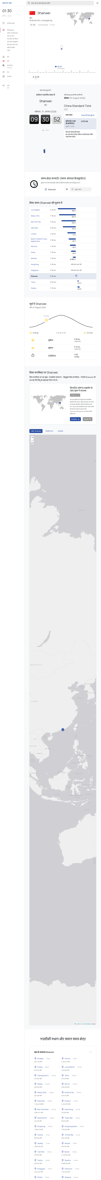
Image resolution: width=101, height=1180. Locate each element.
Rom (38, 241)
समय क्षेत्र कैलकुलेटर (12, 42)
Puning (38, 1067)
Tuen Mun (39, 1152)
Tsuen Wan (67, 1118)
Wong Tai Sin (40, 1092)
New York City (36, 222)
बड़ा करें (87, 419)
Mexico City (35, 216)
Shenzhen (39, 1101)
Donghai (38, 1058)
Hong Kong (35, 264)
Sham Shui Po (40, 1118)
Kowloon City (67, 1092)
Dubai (33, 252)
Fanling (38, 1084)
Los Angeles (35, 210)
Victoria (38, 1135)
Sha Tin (65, 1084)
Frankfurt (39, 239)
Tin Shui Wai (67, 1135)
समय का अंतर (10, 36)
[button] (13, 61)
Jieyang (38, 1143)
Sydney (33, 288)
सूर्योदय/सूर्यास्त (11, 47)
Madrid (33, 241)
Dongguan (39, 1169)
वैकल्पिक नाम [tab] (49, 431)
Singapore (35, 270)
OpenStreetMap (86, 1024)
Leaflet (78, 1024)
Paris (45, 239)
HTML (45, 130)
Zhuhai (38, 1177)
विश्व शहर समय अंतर (12, 44)
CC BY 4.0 (75, 395)
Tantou (38, 1160)
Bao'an (65, 1152)
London (33, 234)
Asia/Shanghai (87, 115)
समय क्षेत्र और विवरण (12, 39)
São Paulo (34, 228)
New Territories (41, 1109)
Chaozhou (66, 1169)
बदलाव (9, 16)
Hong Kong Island (69, 1126)
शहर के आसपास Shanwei (44, 1052)
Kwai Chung (67, 1109)
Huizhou (65, 1058)
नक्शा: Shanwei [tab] (36, 431)
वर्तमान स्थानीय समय (12, 33)
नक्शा (8, 50)
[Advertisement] (62, 46)
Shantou (66, 1160)
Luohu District (68, 1067)
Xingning (66, 1177)
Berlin (33, 239)
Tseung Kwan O (41, 1075)
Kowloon (66, 1101)
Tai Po (65, 1075)
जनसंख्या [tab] (60, 431)
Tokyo (33, 282)
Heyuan (65, 1143)
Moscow (34, 246)
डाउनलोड (75, 419)
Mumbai (34, 258)
